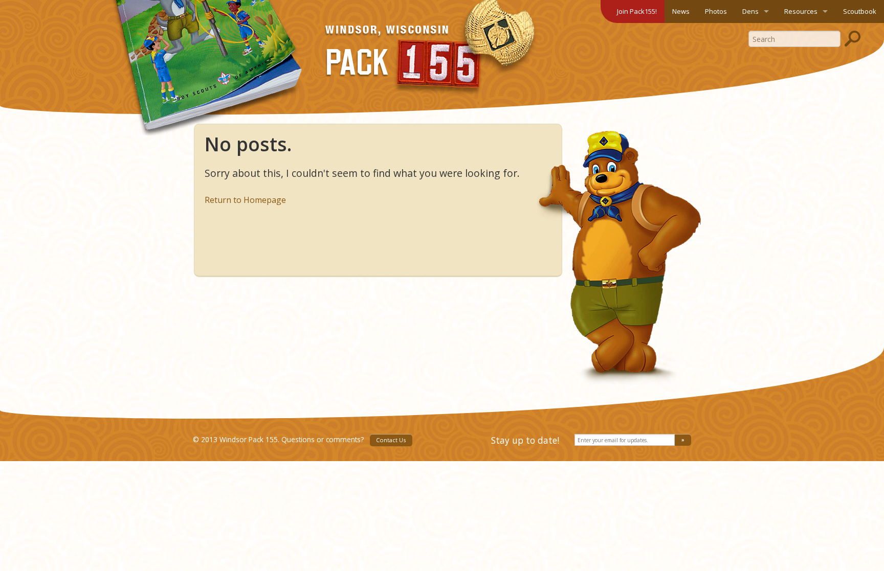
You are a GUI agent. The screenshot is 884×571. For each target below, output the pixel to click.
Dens (750, 11)
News (681, 11)
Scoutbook (859, 11)
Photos (716, 11)
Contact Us (391, 440)
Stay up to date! (525, 440)
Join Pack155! (637, 11)
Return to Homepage (245, 199)
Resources (800, 11)
